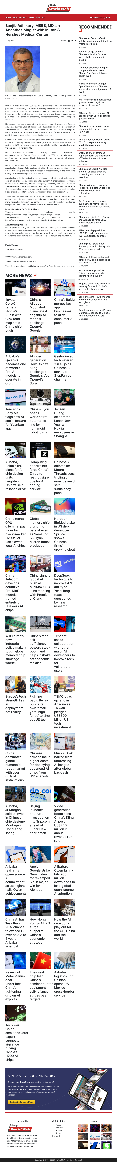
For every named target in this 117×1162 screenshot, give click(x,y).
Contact (58, 1130)
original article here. (65, 266)
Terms (58, 1133)
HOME (8, 17)
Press (58, 1125)
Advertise (58, 1128)
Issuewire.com (50, 106)
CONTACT (40, 17)
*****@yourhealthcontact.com (18, 257)
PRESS (31, 17)
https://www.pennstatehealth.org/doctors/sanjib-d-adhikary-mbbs (34, 220)
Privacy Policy (58, 1136)
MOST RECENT (20, 17)
